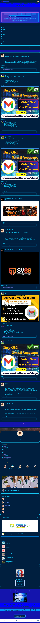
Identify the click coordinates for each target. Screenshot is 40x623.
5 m (5, 75)
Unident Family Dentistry (10, 534)
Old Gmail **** (16, 84)
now (5, 55)
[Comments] (4, 67)
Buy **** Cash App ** (10, 557)
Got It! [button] (37, 620)
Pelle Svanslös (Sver (10, 561)
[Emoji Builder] (30, 18)
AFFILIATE (27, 590)
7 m (5, 230)
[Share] (6, 67)
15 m (5, 384)
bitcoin (7, 542)
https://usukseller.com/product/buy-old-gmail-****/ (16, 78)
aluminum (8, 549)
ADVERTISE (13, 590)
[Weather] (5, 18)
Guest (20, 438)
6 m (5, 137)
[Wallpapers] (14, 18)
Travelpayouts (20, 581)
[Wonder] (3, 67)
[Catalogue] (21, 20)
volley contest (9, 553)
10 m (5, 250)
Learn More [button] (31, 620)
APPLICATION (20, 590)
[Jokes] (10, 18)
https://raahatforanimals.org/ (11, 387)
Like (2, 67)
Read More (3, 65)
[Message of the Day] (21, 18)
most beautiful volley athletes (12, 490)
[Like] (4, 67)
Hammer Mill (8, 546)
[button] (37, 1)
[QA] (13, 20)
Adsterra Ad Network (20, 584)
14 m (5, 293)
